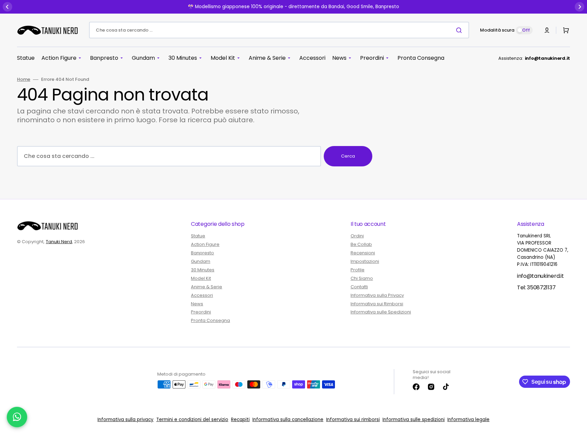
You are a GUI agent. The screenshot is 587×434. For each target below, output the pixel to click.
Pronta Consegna (210, 320)
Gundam (200, 261)
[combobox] (279, 30)
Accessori (202, 295)
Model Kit (201, 278)
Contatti (359, 287)
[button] (546, 30)
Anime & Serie (206, 287)
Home (23, 80)
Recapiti (240, 419)
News (197, 304)
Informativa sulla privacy (125, 419)
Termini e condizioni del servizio (192, 419)
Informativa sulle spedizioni (414, 419)
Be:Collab (361, 244)
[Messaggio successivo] (579, 7)
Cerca (348, 156)
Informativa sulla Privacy (377, 295)
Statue (198, 236)
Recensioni (363, 253)
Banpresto (202, 253)
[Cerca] (460, 30)
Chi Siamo (362, 278)
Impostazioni (365, 261)
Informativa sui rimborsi (353, 419)
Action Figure (205, 244)
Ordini (357, 236)
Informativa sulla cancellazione (287, 419)
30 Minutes (202, 270)
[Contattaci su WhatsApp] (17, 417)
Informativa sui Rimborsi (377, 304)
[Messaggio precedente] (7, 7)
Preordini (201, 312)
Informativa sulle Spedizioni (381, 312)
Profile (357, 270)
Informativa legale (468, 419)
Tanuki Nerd (59, 241)
